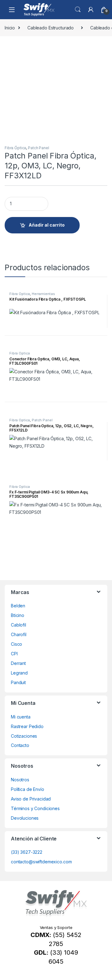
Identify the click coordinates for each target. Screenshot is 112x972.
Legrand (19, 672)
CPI (14, 653)
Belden (18, 605)
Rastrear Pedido (27, 726)
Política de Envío (27, 789)
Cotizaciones (24, 736)
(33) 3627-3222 (26, 852)
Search (77, 9)
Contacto (20, 745)
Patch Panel (38, 147)
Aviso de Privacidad (31, 798)
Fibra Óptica (15, 147)
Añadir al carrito (47, 225)
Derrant (18, 663)
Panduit (18, 682)
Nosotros (20, 779)
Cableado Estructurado (50, 27)
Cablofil (18, 624)
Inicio (10, 27)
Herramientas (43, 294)
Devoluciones (25, 818)
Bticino (17, 615)
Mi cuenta (20, 716)
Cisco (16, 644)
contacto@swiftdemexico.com (41, 861)
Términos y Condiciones (35, 808)
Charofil (18, 634)
